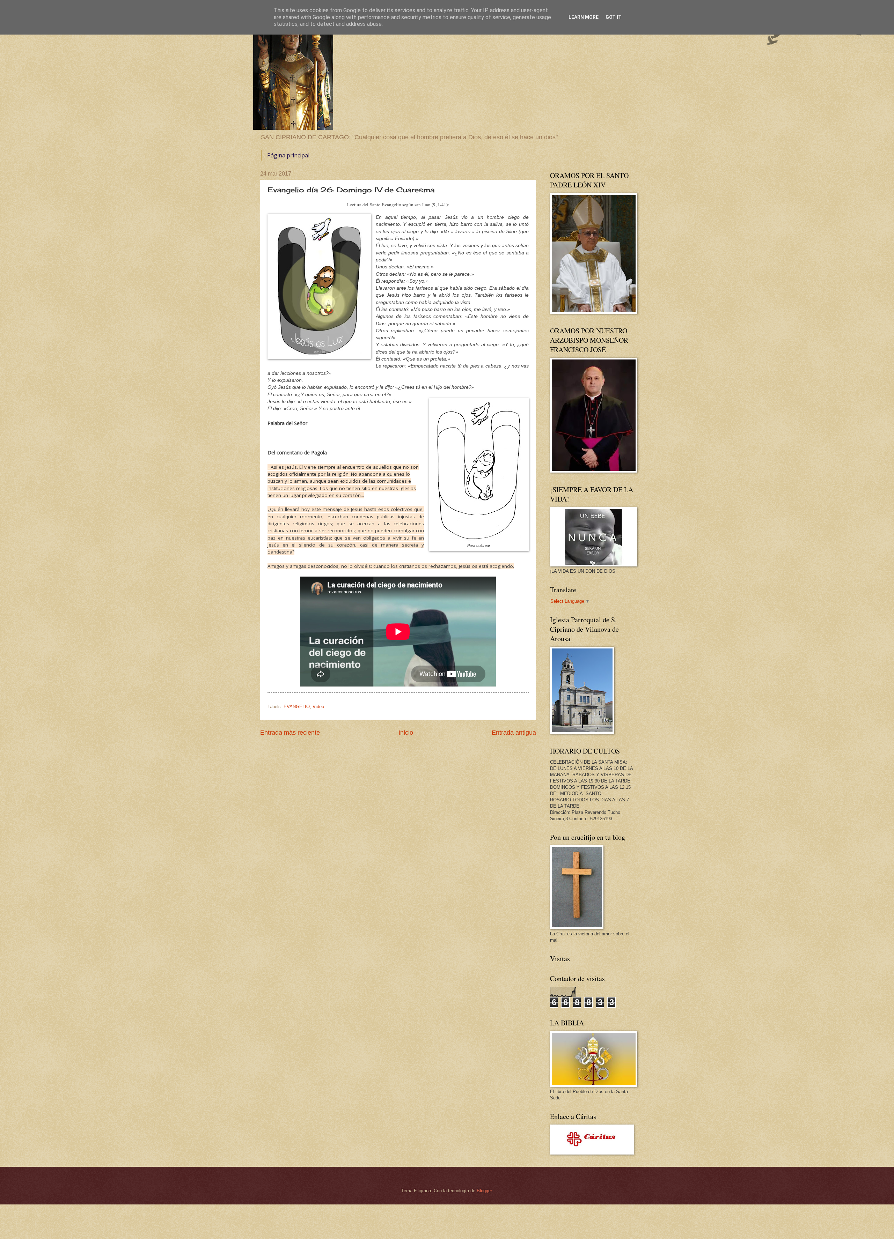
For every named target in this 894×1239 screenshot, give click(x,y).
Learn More (584, 17)
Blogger (484, 1190)
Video (318, 706)
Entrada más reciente (290, 732)
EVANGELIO (297, 706)
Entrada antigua (514, 732)
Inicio (405, 732)
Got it (614, 17)
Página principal (288, 155)
